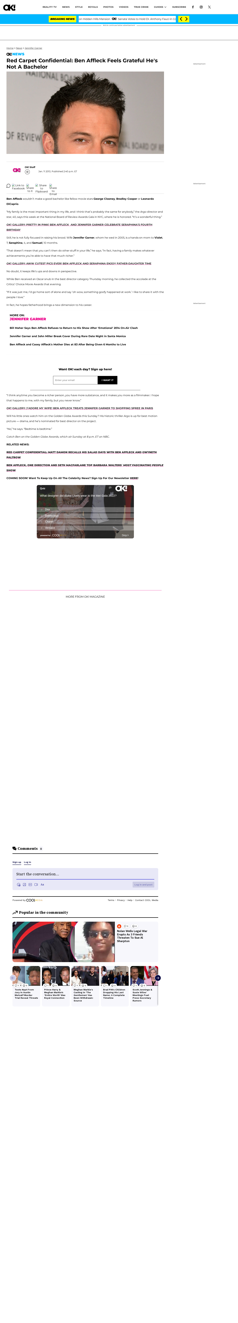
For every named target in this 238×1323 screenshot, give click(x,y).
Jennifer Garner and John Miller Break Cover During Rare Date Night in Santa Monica (68, 336)
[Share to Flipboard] (41, 186)
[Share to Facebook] (18, 186)
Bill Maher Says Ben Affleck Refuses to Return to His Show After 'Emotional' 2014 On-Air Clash (74, 327)
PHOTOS (108, 7)
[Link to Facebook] (193, 7)
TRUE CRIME (141, 7)
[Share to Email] (53, 186)
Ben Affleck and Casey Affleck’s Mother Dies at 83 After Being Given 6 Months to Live (68, 344)
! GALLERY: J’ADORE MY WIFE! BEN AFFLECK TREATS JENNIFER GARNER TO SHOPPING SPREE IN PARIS (79, 408)
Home (9, 48)
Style (79, 7)
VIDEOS (123, 7)
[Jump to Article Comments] (8, 186)
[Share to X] (30, 186)
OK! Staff (30, 167)
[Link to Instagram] (201, 7)
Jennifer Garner (33, 48)
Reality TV (50, 7)
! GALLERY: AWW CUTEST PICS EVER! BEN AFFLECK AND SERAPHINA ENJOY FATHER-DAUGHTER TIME (78, 263)
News (19, 48)
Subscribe (179, 7)
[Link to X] (209, 7)
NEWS (66, 7)
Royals (93, 7)
